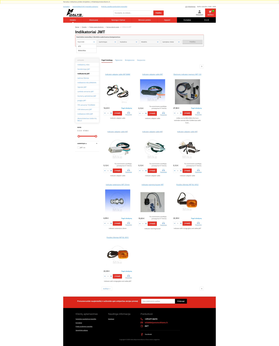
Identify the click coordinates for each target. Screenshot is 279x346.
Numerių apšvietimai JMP (86, 96)
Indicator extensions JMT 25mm (118, 184)
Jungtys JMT (81, 100)
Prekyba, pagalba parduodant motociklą (114, 7)
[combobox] (86, 42)
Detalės (84, 27)
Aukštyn (106, 289)
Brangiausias (129, 60)
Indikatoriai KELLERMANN (86, 83)
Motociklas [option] (82, 50)
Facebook (148, 334)
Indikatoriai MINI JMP (85, 114)
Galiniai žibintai (83, 78)
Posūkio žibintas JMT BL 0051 (118, 237)
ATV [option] (79, 46)
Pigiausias (118, 60)
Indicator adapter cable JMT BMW (117, 74)
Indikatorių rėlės (83, 65)
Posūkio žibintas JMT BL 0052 (187, 184)
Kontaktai (66, 7)
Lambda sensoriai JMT (85, 91)
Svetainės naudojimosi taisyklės (86, 319)
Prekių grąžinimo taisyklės (84, 326)
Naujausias (141, 60)
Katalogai (111, 319)
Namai (77, 27)
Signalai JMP (81, 87)
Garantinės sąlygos (82, 330)
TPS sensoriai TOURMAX (86, 105)
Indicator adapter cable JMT (152, 74)
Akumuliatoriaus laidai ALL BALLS (87, 119)
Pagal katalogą (106, 60)
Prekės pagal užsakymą (96, 27)
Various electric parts (112, 27)
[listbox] (86, 48)
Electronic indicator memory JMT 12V (187, 74)
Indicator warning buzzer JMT (152, 184)
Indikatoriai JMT (83, 74)
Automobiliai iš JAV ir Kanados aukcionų (85, 7)
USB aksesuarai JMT (84, 109)
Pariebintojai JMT (83, 69)
